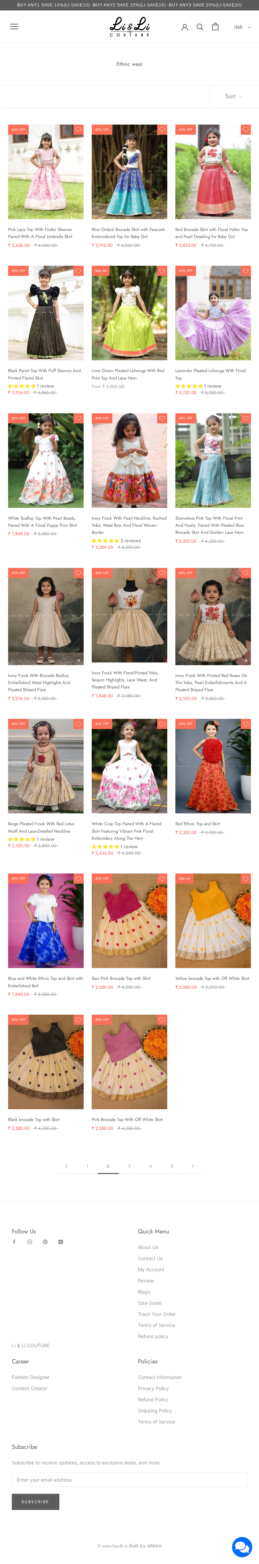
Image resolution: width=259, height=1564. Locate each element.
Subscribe (36, 1502)
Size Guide (150, 1303)
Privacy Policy (153, 1388)
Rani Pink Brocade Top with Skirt (121, 978)
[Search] (200, 26)
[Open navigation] (14, 26)
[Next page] (192, 1166)
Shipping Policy (155, 1410)
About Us (148, 1247)
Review (146, 1280)
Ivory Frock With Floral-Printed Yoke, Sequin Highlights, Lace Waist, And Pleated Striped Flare (125, 680)
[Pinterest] (45, 1241)
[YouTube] (60, 1241)
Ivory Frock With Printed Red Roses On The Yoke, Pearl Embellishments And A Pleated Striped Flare (211, 682)
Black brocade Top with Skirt (33, 1119)
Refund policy (153, 1336)
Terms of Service (156, 1325)
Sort (231, 96)
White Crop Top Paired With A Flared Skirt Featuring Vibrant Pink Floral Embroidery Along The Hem (126, 830)
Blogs (144, 1292)
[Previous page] (66, 1166)
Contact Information (160, 1377)
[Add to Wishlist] (79, 130)
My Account (151, 1269)
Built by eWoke (145, 1545)
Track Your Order (157, 1314)
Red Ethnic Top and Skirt (197, 823)
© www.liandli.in (112, 1546)
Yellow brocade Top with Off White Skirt (212, 978)
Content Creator (29, 1388)
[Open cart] (215, 26)
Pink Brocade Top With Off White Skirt (127, 1119)
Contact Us (150, 1258)
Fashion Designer (31, 1377)
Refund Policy (153, 1399)
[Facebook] (14, 1241)
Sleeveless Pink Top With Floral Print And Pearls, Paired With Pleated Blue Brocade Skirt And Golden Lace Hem (209, 525)
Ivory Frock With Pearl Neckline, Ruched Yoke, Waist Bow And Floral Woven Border (129, 525)
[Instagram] (29, 1241)
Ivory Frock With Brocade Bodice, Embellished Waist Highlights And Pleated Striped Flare (39, 682)
